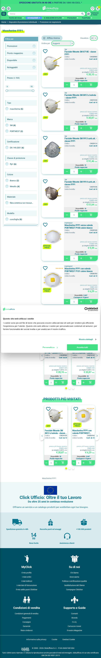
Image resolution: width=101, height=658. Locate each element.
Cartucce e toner (74, 626)
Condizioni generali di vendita (26, 614)
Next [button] (97, 355)
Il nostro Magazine (74, 630)
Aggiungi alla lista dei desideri (45, 51)
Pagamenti (26, 618)
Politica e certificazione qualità (74, 581)
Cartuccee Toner (95, 14)
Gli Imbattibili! (32, 18)
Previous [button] (42, 355)
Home (3, 22)
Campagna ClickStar (74, 589)
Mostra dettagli (86, 339)
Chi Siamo (74, 573)
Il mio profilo (27, 573)
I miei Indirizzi (26, 581)
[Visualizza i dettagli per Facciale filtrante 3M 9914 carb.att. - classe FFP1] (52, 193)
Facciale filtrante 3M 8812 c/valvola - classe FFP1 (80, 96)
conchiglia (16, 219)
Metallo (15, 186)
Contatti (74, 614)
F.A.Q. (74, 622)
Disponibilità (79, 78)
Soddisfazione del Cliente (74, 585)
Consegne (26, 622)
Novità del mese (15, 18)
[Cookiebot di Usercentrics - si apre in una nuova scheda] (86, 309)
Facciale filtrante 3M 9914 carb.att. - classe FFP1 (81, 183)
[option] (50, 2)
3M (13, 125)
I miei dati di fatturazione (27, 585)
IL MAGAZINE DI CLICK (53, 18)
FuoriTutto (86, 18)
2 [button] (70, 388)
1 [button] (66, 388)
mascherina (16, 109)
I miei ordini (26, 577)
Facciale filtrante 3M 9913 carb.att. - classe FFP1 (81, 139)
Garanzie (26, 626)
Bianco (14, 180)
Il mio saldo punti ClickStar (26, 589)
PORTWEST (16, 131)
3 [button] (73, 388)
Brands (74, 618)
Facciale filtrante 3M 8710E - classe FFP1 (80, 53)
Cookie (54, 639)
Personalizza (48, 347)
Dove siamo (74, 577)
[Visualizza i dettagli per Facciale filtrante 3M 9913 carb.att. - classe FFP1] (52, 150)
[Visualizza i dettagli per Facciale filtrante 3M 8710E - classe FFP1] (52, 63)
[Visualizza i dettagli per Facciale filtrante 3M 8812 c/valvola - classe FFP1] (52, 107)
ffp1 (13, 164)
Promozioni (71, 18)
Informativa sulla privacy (36, 639)
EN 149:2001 (17, 148)
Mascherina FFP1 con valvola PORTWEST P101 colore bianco (79, 269)
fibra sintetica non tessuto (22, 203)
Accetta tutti (82, 347)
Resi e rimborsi (26, 630)
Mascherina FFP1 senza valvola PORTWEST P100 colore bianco (79, 226)
